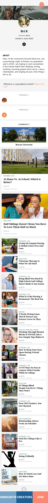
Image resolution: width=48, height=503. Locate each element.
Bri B (7, 186)
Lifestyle (23, 454)
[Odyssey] (19, 4)
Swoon (22, 312)
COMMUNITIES (8, 497)
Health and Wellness (28, 330)
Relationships (25, 419)
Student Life (8, 176)
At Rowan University (10, 189)
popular (22, 383)
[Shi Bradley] (4, 100)
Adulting (7, 221)
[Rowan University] (4, 114)
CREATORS (24, 497)
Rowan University (24, 144)
